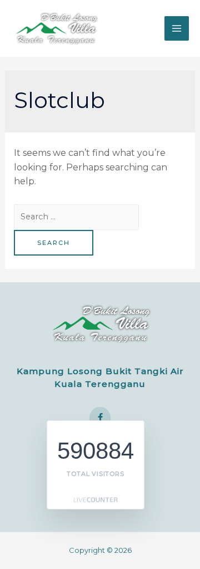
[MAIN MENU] (176, 28)
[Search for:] (76, 216)
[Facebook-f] (100, 417)
